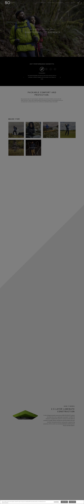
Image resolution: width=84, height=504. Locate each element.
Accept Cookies (72, 501)
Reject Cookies (64, 501)
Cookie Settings (56, 501)
